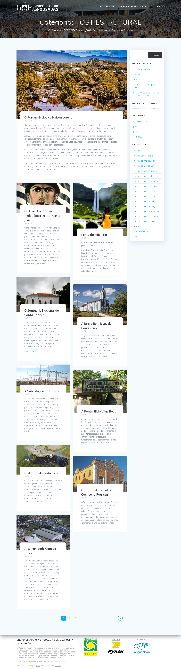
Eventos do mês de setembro (146, 221)
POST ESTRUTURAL (142, 231)
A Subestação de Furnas (41, 391)
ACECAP (58, 665)
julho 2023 (137, 126)
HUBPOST (137, 226)
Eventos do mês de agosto (145, 171)
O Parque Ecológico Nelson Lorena (48, 117)
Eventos (136, 74)
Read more (29, 351)
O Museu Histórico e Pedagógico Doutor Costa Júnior (42, 215)
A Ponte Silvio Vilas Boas (98, 411)
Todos (136, 236)
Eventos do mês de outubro (145, 216)
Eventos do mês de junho (144, 196)
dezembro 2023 (140, 121)
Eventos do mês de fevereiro (145, 181)
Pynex (38, 665)
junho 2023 (138, 131)
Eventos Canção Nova (143, 155)
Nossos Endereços (141, 69)
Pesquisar (155, 55)
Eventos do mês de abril (143, 166)
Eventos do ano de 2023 (144, 160)
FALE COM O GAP (106, 6)
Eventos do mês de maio (144, 201)
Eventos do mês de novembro (146, 211)
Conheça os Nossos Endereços (134, 6)
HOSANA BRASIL (141, 79)
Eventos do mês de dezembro (146, 176)
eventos (160, 6)
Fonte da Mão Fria (94, 235)
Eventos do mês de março (144, 206)
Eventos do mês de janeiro (145, 186)
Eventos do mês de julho (144, 191)
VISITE (116, 639)
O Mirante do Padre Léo (41, 473)
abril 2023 (137, 136)
